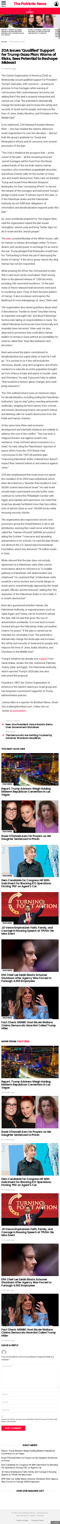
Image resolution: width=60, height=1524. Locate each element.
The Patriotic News (30, 3)
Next (58, 26)
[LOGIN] (56, 3)
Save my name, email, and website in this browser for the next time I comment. (29, 1420)
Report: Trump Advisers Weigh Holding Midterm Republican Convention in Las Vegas (12, 32)
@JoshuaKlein (18, 710)
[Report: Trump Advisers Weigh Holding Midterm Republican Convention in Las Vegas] (13, 21)
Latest (30, 12)
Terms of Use (22, 1520)
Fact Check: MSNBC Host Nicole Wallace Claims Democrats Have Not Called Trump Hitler (28, 1025)
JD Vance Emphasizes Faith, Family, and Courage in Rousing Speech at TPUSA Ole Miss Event (27, 931)
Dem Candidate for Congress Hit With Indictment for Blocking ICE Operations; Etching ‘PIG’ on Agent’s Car (26, 883)
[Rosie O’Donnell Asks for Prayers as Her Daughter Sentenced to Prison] (40, 21)
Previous (1, 26)
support (43, 658)
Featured (7, 784)
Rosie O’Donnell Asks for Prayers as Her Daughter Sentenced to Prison (39, 31)
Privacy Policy (37, 1520)
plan (8, 238)
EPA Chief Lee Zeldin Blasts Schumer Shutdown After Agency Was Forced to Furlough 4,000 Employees (26, 978)
